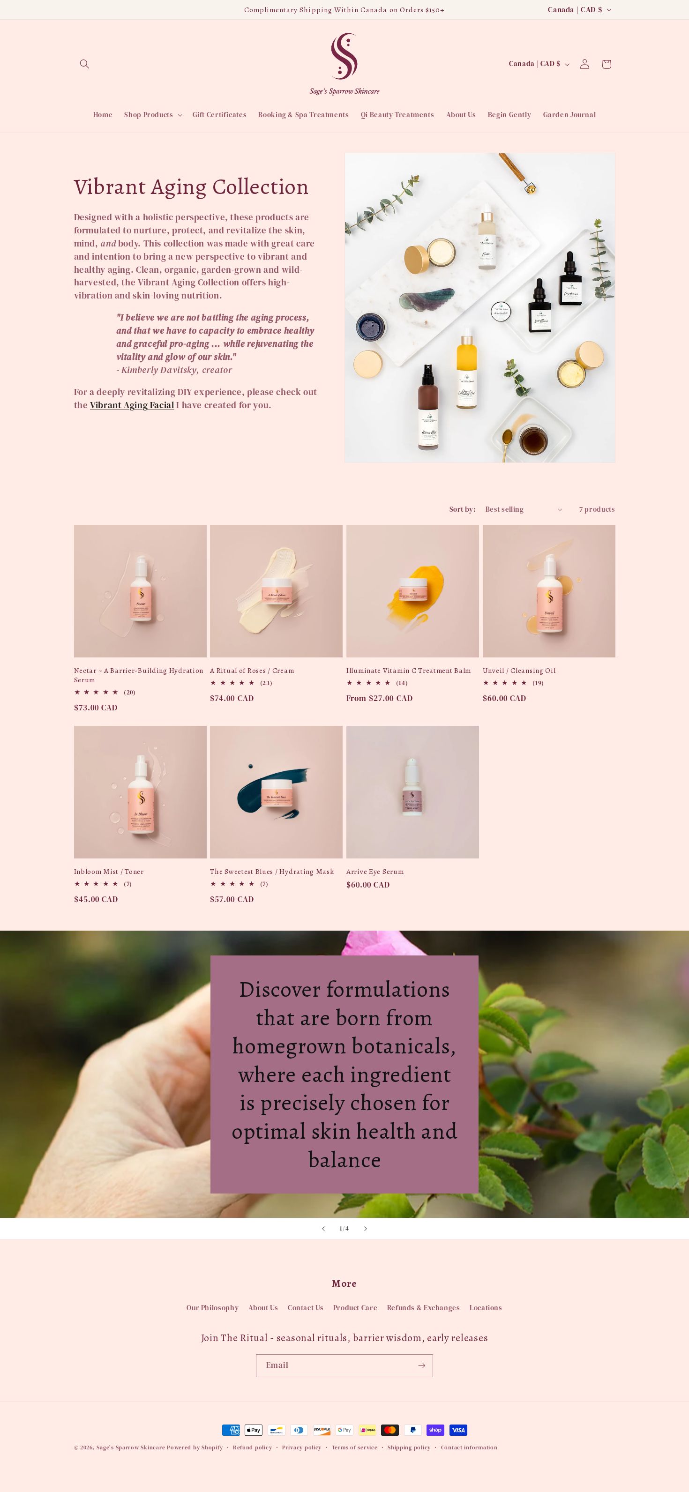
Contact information (469, 1447)
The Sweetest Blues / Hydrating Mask (272, 871)
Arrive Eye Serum (375, 871)
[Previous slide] (323, 1228)
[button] (85, 64)
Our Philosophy (213, 1308)
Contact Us (305, 1308)
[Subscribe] (422, 1365)
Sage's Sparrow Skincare (131, 1447)
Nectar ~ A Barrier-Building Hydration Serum (139, 675)
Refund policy (252, 1447)
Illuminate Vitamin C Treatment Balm (408, 670)
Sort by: (462, 509)
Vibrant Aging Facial (132, 405)
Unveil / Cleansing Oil (519, 670)
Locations (486, 1308)
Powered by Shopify (195, 1447)
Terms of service (355, 1447)
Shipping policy (409, 1447)
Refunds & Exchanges (423, 1308)
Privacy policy (302, 1447)
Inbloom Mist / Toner (109, 871)
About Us (263, 1308)
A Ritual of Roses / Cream (252, 670)
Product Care (355, 1308)
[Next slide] (365, 1228)
